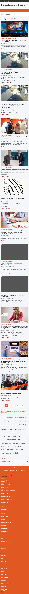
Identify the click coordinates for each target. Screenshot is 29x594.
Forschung (10, 38)
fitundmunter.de (5, 581)
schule (7, 443)
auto (25, 417)
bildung (7, 421)
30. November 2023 (6, 330)
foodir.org (4, 558)
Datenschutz (22, 470)
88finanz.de (4, 509)
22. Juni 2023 (4, 395)
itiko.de (3, 538)
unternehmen (5, 449)
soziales (23, 443)
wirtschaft (4, 453)
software (18, 443)
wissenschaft (13, 453)
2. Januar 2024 (5, 235)
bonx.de (4, 495)
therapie (15, 446)
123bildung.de (5, 480)
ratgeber (3, 443)
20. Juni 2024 (4, 139)
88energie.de (5, 527)
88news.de (4, 568)
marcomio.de (5, 502)
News (10, 43)
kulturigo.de (4, 574)
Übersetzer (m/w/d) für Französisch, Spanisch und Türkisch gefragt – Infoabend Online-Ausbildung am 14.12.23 (14, 327)
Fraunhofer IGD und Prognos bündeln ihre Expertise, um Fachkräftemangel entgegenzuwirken (12, 72)
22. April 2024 (4, 170)
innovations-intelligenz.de (7, 524)
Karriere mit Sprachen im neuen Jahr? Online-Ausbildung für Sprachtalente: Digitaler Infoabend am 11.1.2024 (13, 232)
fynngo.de (4, 586)
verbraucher (12, 449)
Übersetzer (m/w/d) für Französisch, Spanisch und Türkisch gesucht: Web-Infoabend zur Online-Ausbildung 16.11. (14, 361)
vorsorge (21, 449)
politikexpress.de (5, 590)
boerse (10, 421)
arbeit (5, 417)
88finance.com (5, 508)
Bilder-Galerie (4, 38)
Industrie (15, 38)
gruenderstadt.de (6, 489)
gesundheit (13, 429)
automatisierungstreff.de (7, 522)
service (14, 443)
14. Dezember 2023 (6, 266)
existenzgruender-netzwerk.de (8, 490)
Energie (9, 293)
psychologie (23, 440)
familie (2, 425)
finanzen (13, 425)
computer (16, 421)
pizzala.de (4, 561)
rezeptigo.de (5, 559)
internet (15, 432)
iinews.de (4, 548)
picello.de (4, 578)
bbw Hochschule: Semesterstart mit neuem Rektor (14, 169)
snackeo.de (4, 557)
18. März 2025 (4, 75)
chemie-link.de (5, 531)
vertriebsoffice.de (6, 496)
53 (17, 405)
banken (2, 420)
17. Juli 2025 (4, 43)
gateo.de (4, 571)
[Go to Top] (26, 588)
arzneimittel (11, 417)
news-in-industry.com (6, 515)
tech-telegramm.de (6, 542)
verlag (17, 449)
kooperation (3, 436)
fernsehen (7, 425)
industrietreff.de (5, 518)
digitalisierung (22, 421)
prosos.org (4, 575)
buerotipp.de (5, 493)
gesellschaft (4, 429)
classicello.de (5, 577)
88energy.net (5, 528)
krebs (16, 436)
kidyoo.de (4, 570)
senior (10, 443)
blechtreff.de (5, 521)
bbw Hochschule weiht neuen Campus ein (12, 393)
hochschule (4, 433)
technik (3, 446)
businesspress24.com (6, 497)
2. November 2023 (5, 364)
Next (22, 405)
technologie (9, 446)
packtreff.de (4, 519)
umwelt (20, 446)
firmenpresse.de (5, 486)
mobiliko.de (4, 550)
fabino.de (4, 555)
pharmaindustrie (13, 440)
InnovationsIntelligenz (13, 5)
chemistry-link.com (6, 532)
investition (20, 433)
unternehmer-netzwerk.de (7, 492)
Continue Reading (5, 48)
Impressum (14, 472)
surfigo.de (4, 529)
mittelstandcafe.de (6, 484)
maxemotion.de (5, 587)
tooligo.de (4, 540)
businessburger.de (6, 500)
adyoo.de (4, 580)
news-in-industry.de (6, 516)
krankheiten (11, 436)
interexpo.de (5, 487)
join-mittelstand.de (6, 483)
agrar (2, 417)
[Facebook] (14, 468)
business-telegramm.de (7, 499)
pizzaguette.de (5, 562)
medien (21, 436)
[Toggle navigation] (2, 10)
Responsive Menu (26, 1)
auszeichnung (19, 417)
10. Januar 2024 (5, 201)
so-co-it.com (4, 541)
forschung (21, 424)
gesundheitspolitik (21, 429)
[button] (2, 591)
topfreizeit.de (5, 572)
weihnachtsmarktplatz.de (7, 583)
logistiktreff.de (5, 525)
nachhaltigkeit (3, 439)
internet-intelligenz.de (6, 584)
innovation (10, 433)
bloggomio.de (5, 481)
